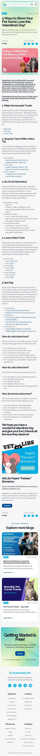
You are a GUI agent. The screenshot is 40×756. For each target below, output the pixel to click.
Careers (28, 732)
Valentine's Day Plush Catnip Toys (17, 169)
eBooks (10, 735)
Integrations (28, 709)
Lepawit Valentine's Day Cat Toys (16, 167)
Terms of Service (28, 746)
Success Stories (10, 739)
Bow (12, 263)
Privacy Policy (28, 742)
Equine (11, 702)
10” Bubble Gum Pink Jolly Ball (15, 174)
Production (12, 705)
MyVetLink (28, 702)
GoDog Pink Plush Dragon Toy (15, 162)
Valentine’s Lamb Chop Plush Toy (16, 160)
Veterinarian (11, 709)
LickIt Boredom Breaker (13, 176)
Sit (12, 270)
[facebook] (25, 44)
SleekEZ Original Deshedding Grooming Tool (20, 331)
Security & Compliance (28, 739)
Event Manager (12, 716)
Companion (12, 698)
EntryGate (28, 705)
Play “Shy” (14, 261)
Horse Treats (8, 133)
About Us (28, 728)
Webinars (10, 742)
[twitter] (29, 44)
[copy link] (36, 44)
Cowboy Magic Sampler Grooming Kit (18, 329)
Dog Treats (7, 129)
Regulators (12, 719)
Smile (13, 275)
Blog (10, 732)
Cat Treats (7, 131)
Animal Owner (12, 712)
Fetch (13, 268)
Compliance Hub (28, 698)
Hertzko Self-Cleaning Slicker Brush (17, 310)
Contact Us (28, 735)
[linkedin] (32, 44)
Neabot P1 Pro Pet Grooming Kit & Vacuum (20, 313)
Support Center (10, 728)
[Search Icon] (32, 4)
